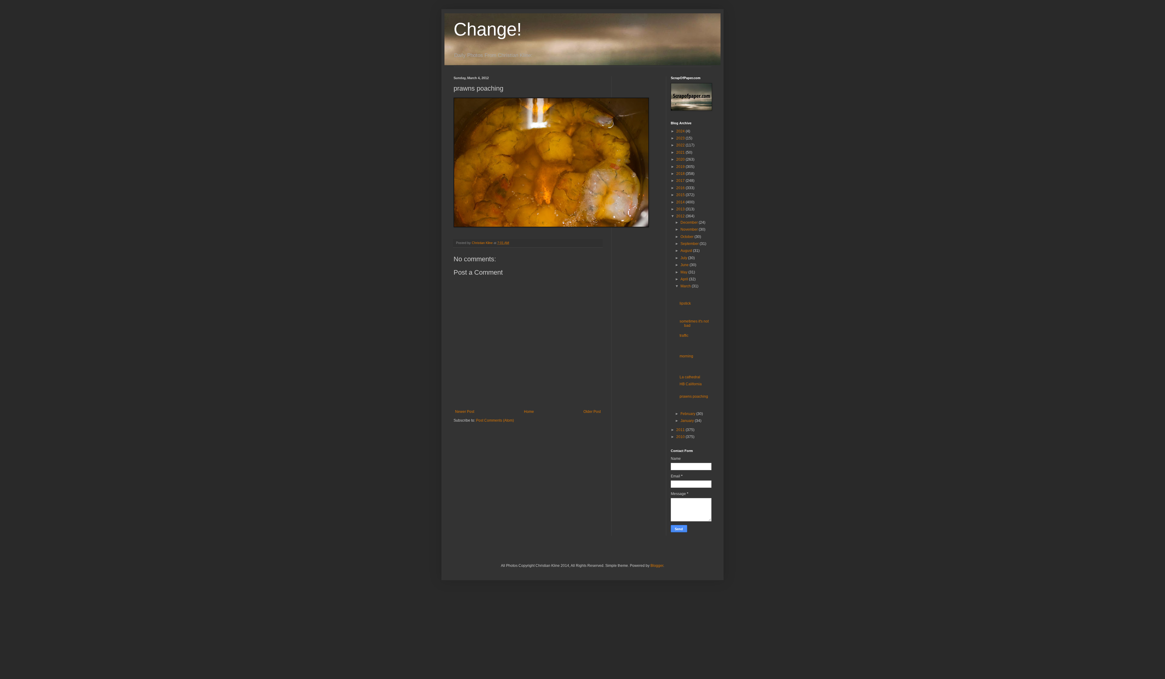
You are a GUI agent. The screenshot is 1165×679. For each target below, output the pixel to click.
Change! (488, 29)
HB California (691, 384)
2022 (681, 145)
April (684, 279)
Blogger (656, 566)
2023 (681, 138)
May (684, 272)
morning (686, 356)
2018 (681, 174)
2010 (681, 437)
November (689, 229)
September (690, 244)
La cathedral (690, 377)
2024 (681, 131)
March (686, 286)
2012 (681, 216)
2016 (681, 188)
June (685, 265)
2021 (681, 152)
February (688, 414)
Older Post (592, 412)
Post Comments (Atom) (495, 420)
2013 (681, 209)
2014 (681, 202)
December (689, 222)
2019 (681, 167)
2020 (681, 159)
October (687, 237)
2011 (681, 430)
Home (529, 412)
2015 (681, 195)
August (686, 251)
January (687, 421)
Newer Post (464, 412)
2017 (681, 181)
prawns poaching (694, 396)
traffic (684, 335)
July (684, 258)
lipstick (685, 303)
